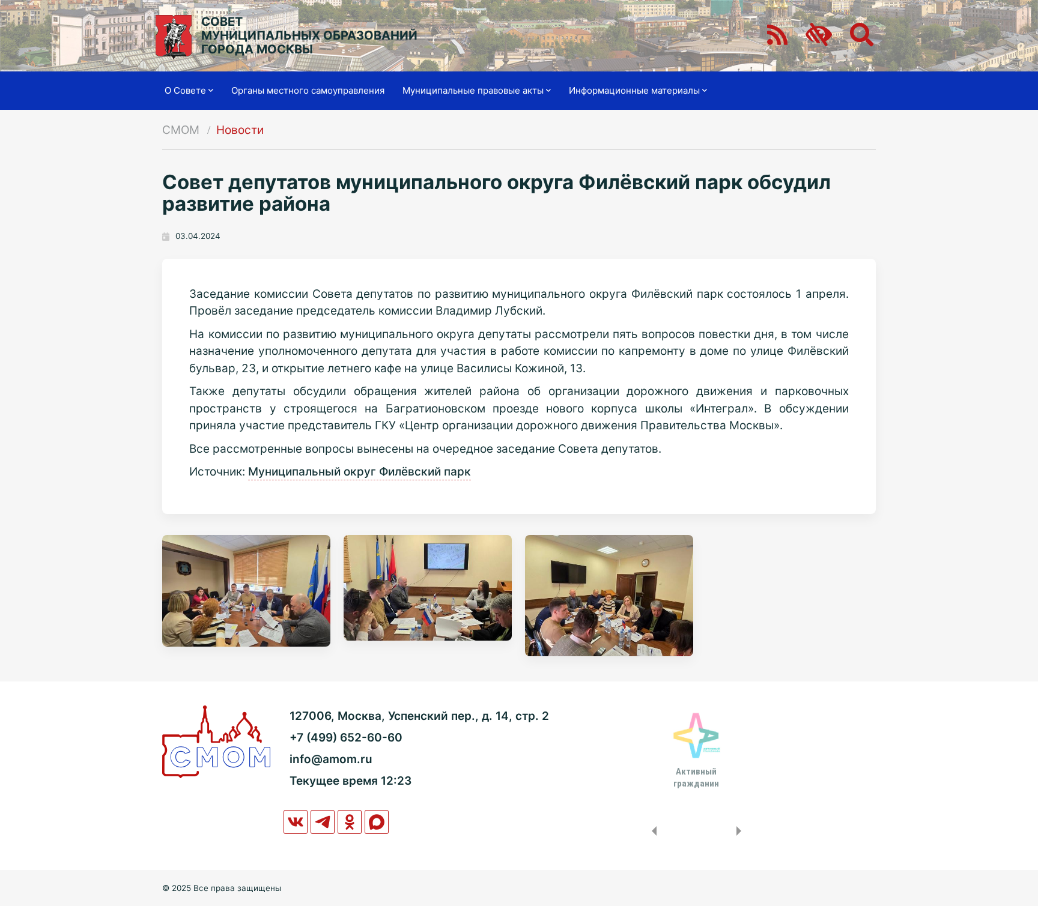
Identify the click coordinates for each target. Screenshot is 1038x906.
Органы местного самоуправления (307, 90)
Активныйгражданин (696, 777)
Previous (652, 831)
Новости (240, 130)
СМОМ (180, 130)
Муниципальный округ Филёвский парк (359, 472)
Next (741, 831)
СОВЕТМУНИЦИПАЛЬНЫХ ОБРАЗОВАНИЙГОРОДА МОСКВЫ (309, 35)
